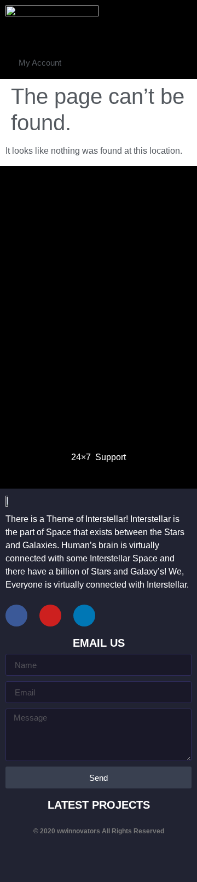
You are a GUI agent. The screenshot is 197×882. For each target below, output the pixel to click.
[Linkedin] (84, 615)
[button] (39, 62)
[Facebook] (16, 615)
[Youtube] (50, 615)
